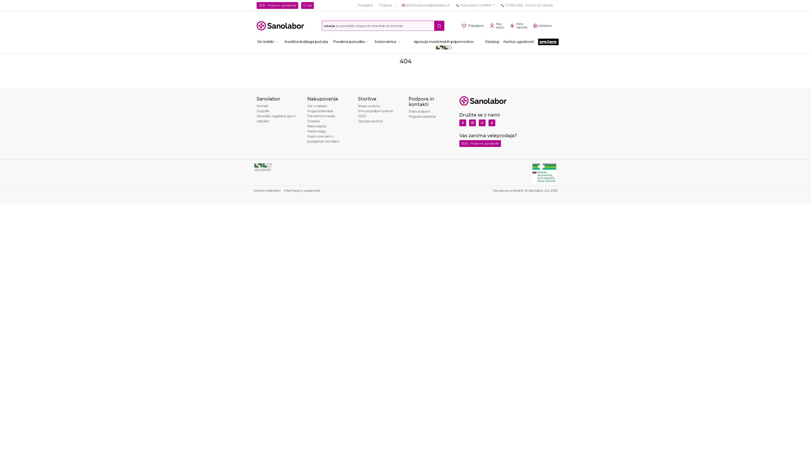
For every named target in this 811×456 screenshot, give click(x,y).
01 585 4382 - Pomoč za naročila (528, 5)
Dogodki (263, 111)
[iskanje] (439, 25)
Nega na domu (369, 106)
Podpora (386, 5)
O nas (307, 5)
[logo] (280, 25)
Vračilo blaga (316, 131)
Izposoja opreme (370, 121)
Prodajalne (365, 5)
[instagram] (472, 122)
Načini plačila (316, 126)
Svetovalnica (385, 42)
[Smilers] (548, 42)
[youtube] (482, 122)
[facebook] (462, 122)
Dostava (313, 121)
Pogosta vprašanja (422, 116)
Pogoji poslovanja (320, 111)
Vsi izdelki (265, 42)
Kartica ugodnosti (518, 42)
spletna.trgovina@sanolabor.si (427, 5)
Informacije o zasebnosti (302, 191)
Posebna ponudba (349, 42)
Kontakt (262, 106)
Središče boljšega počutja (306, 42)
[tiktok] (492, 122)
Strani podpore (419, 111)
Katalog (492, 42)
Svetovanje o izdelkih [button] (475, 5)
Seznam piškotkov (267, 191)
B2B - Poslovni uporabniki (277, 5)
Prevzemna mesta (321, 116)
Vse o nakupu (317, 106)
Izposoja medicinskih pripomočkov (444, 42)
